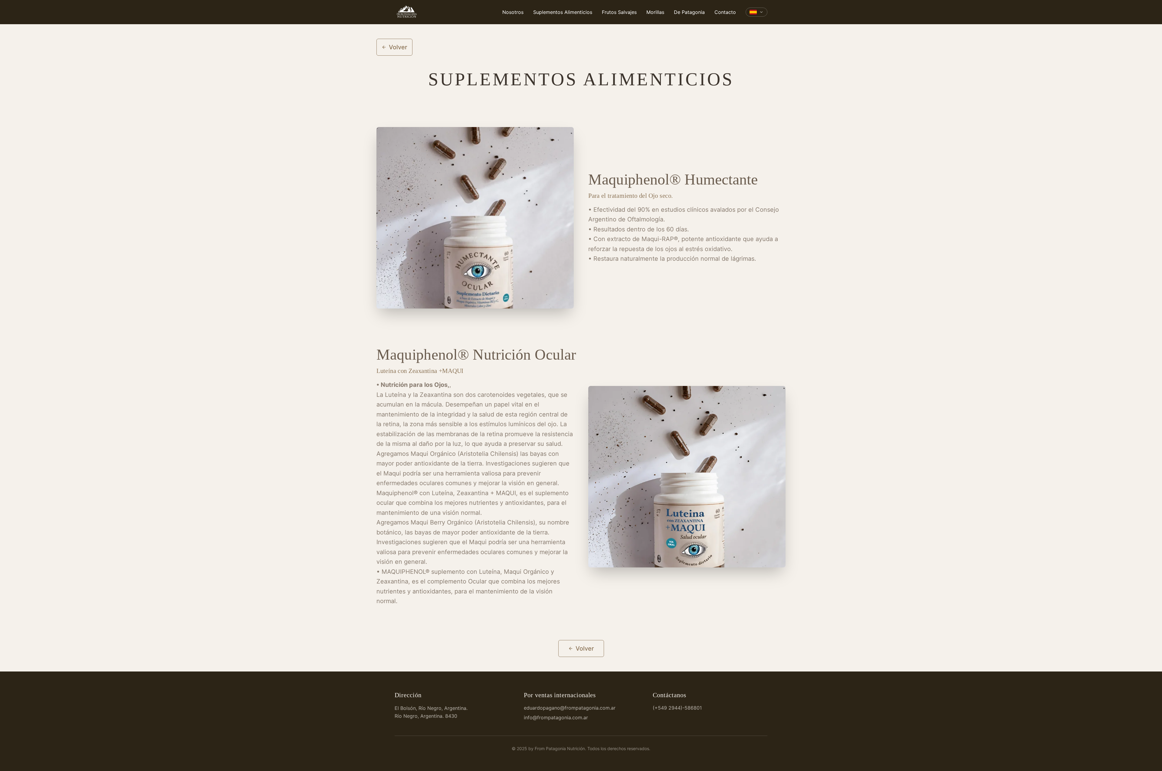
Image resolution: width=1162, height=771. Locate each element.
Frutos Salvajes (619, 12)
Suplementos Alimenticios (562, 12)
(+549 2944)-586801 (677, 708)
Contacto (725, 12)
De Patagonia (689, 12)
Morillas (655, 12)
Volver (398, 47)
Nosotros (513, 12)
